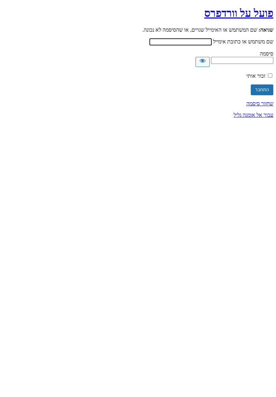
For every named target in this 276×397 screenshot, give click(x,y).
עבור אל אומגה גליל (253, 115)
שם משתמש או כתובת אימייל (243, 41)
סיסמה (266, 54)
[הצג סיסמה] (203, 62)
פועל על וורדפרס (238, 13)
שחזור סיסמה (259, 103)
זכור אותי (255, 76)
